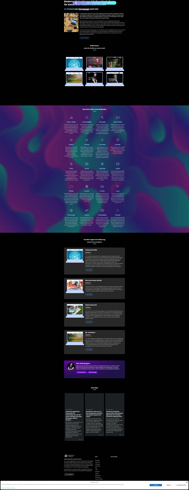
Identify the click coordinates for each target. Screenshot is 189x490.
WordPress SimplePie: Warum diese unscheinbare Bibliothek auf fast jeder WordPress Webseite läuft (114, 414)
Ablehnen (168, 485)
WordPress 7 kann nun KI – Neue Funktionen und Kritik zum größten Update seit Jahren (94, 414)
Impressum (97, 475)
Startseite (97, 460)
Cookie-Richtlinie (99, 479)
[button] (187, 482)
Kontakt (97, 473)
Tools (96, 469)
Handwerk (97, 471)
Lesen (82, 439)
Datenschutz (98, 477)
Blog (96, 468)
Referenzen (97, 466)
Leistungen (97, 464)
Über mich (97, 462)
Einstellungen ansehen (181, 485)
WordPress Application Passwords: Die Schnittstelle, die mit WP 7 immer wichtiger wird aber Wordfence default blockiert (74, 416)
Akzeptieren (155, 485)
